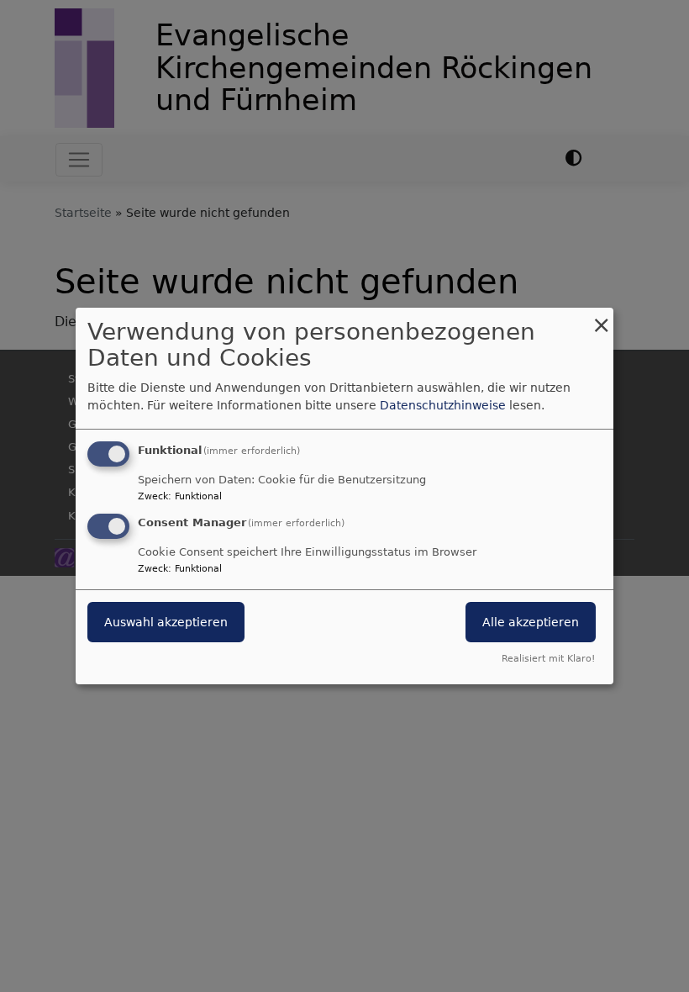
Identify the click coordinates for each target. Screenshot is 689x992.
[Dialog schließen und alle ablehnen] (600, 318)
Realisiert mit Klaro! (548, 658)
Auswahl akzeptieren (166, 622)
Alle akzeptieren (530, 622)
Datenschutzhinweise (443, 405)
